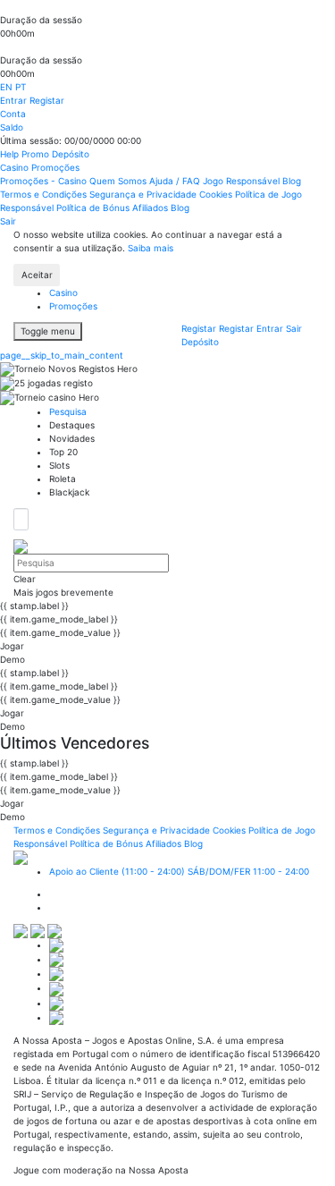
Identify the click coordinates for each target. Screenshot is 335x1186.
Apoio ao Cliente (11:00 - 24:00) (179, 871)
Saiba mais (150, 247)
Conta (13, 113)
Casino (15, 167)
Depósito (70, 153)
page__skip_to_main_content (61, 355)
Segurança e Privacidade (144, 194)
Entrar (14, 100)
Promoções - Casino (44, 180)
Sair (8, 221)
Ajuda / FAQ (176, 180)
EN (7, 86)
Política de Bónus (94, 207)
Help (10, 153)
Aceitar (37, 274)
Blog (291, 180)
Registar (46, 100)
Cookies (217, 194)
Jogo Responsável (242, 180)
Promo (36, 153)
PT (20, 86)
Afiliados (151, 207)
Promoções (55, 167)
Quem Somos (119, 180)
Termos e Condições (44, 194)
